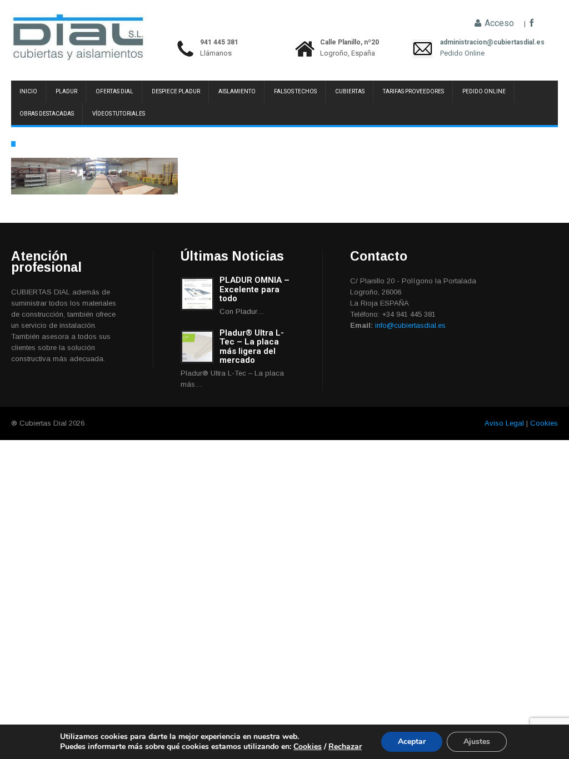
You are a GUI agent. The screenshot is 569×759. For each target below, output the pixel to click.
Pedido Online (462, 53)
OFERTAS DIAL (114, 91)
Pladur (66, 91)
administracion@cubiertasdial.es (462, 42)
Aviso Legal (504, 423)
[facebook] (531, 23)
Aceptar (412, 741)
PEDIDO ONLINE (484, 91)
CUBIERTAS (350, 91)
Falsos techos (295, 91)
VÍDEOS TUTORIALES (118, 114)
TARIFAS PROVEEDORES (413, 91)
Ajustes (476, 741)
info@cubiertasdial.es (410, 325)
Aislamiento (237, 91)
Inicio (28, 91)
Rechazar (345, 746)
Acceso (498, 23)
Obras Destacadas (46, 114)
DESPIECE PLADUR (176, 91)
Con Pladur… (241, 311)
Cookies (544, 423)
